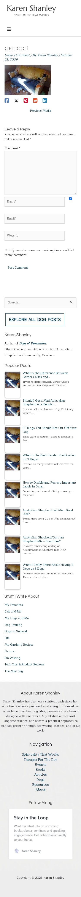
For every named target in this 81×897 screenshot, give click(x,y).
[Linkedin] (45, 100)
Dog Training (13, 624)
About (40, 789)
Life (7, 638)
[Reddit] (35, 100)
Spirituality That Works (40, 754)
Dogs (40, 779)
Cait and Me (13, 611)
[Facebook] (7, 100)
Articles (40, 774)
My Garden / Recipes (19, 644)
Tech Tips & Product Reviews (24, 664)
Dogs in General (16, 631)
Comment (12, 148)
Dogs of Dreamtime (32, 343)
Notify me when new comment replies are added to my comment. (39, 253)
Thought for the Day (40, 759)
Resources (40, 784)
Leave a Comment (17, 55)
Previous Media (40, 110)
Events (40, 764)
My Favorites (14, 604)
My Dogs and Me (17, 618)
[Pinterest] (26, 100)
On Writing (12, 658)
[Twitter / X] (16, 100)
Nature (9, 651)
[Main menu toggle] (8, 29)
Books (41, 769)
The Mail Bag (14, 671)
